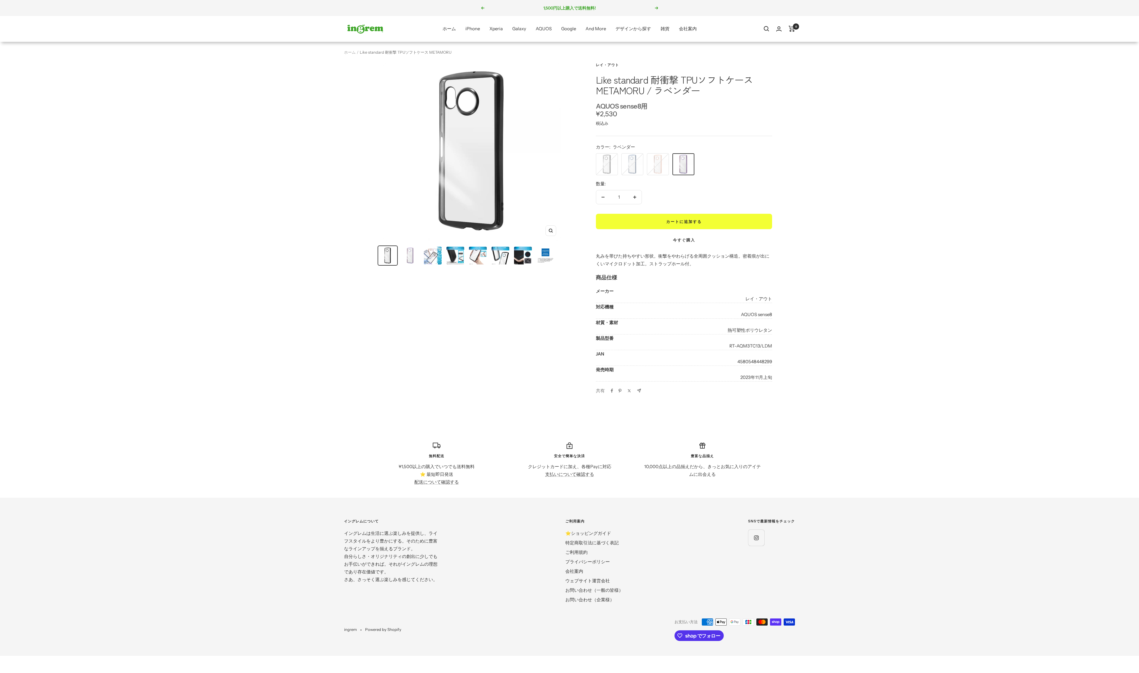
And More (596, 28)
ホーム (449, 28)
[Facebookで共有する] (612, 391)
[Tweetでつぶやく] (629, 391)
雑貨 (665, 28)
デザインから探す (633, 28)
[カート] (792, 29)
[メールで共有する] (639, 391)
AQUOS (544, 28)
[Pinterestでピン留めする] (619, 391)
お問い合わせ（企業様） (589, 599)
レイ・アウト (607, 65)
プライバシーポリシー (587, 561)
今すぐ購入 (684, 239)
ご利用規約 (576, 552)
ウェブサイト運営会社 (587, 580)
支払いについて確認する (569, 474)
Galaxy (519, 28)
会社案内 (688, 28)
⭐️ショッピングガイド (588, 533)
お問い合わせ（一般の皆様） (594, 590)
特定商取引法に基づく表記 (592, 543)
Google (568, 28)
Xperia (496, 28)
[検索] (766, 28)
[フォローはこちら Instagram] (756, 538)
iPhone (472, 28)
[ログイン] (779, 28)
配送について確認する (436, 482)
